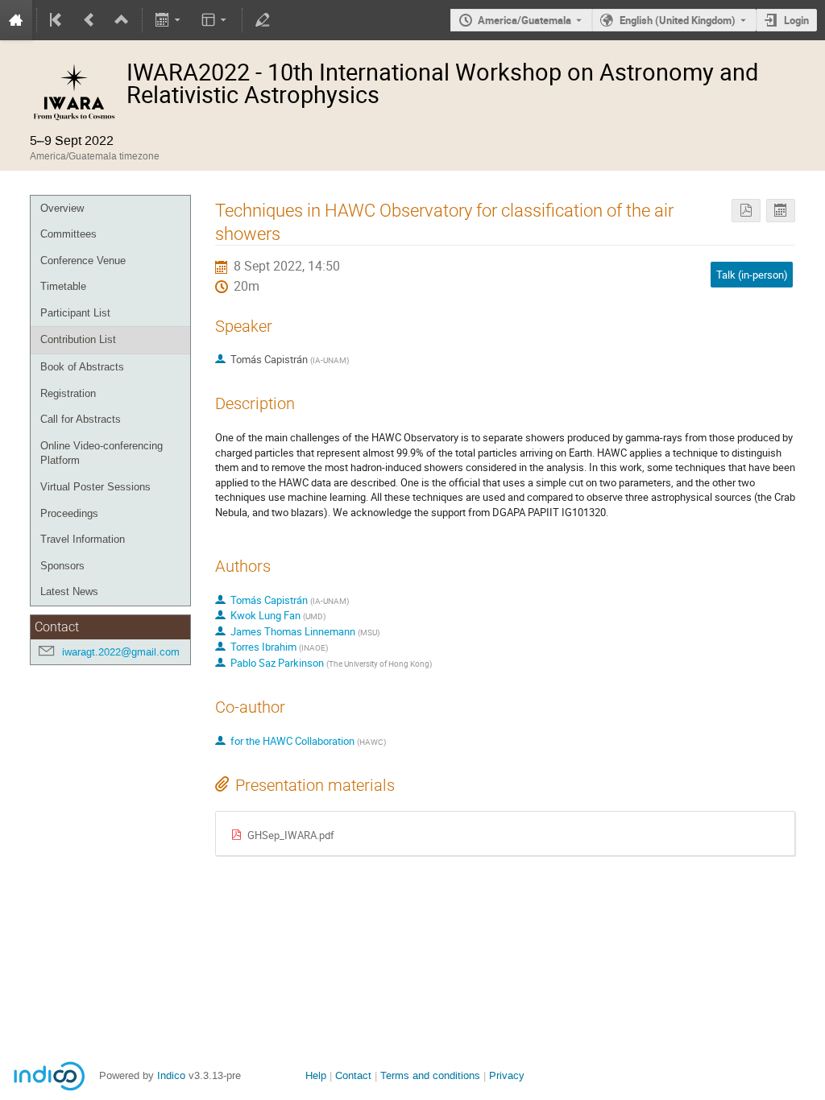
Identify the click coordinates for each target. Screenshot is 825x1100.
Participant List (75, 313)
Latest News (69, 591)
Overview (62, 208)
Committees (68, 234)
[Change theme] (215, 20)
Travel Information (82, 539)
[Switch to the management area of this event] (263, 20)
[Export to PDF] (746, 210)
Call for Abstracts (80, 419)
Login (796, 20)
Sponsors (62, 566)
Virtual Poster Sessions (95, 487)
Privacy (506, 1075)
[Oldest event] (57, 20)
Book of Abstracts (82, 367)
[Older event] (89, 20)
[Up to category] (122, 20)
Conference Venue (83, 260)
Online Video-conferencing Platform (101, 453)
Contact (353, 1075)
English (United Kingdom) (678, 20)
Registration (68, 393)
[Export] (170, 20)
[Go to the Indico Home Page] (16, 20)
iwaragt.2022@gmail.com (121, 652)
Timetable (63, 286)
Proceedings (69, 513)
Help (315, 1075)
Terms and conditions (430, 1075)
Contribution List (78, 339)
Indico (171, 1075)
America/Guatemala (524, 20)
